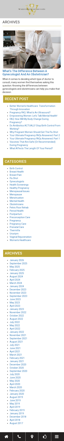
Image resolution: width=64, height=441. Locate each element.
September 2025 (18, 263)
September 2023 (18, 296)
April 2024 (15, 279)
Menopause (16, 194)
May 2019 (15, 403)
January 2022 (17, 332)
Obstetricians (16, 204)
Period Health (17, 210)
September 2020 (18, 371)
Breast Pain (16, 175)
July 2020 (15, 374)
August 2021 (16, 341)
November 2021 (18, 335)
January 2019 (17, 413)
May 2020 (15, 381)
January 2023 (17, 309)
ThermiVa (15, 230)
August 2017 (16, 423)
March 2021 (16, 354)
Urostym (14, 233)
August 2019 (16, 397)
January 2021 (17, 361)
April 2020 (15, 384)
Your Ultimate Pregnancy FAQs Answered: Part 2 (35, 135)
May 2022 (15, 325)
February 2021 (17, 358)
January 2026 (17, 260)
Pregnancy (15, 220)
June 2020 (15, 377)
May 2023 (15, 302)
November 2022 (18, 312)
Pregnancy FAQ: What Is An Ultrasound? (30, 112)
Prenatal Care (17, 227)
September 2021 (18, 338)
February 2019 (17, 410)
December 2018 (18, 416)
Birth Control (16, 168)
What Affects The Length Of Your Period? (31, 148)
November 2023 (18, 293)
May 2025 (15, 266)
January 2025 (17, 273)
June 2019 (15, 400)
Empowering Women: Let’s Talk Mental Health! (33, 115)
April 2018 (15, 420)
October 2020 (17, 367)
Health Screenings (19, 184)
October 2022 (17, 315)
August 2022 (16, 319)
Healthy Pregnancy (19, 188)
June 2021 (15, 348)
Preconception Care (20, 217)
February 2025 (17, 270)
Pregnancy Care (18, 224)
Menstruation (17, 197)
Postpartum (16, 214)
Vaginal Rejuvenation (21, 237)
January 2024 (17, 286)
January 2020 (17, 394)
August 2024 (16, 276)
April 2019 (15, 407)
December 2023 (18, 289)
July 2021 (15, 345)
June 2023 (15, 299)
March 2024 (16, 283)
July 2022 (15, 322)
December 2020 (18, 364)
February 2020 (17, 390)
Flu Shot (14, 178)
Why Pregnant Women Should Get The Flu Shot (34, 132)
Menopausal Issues (20, 191)
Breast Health (17, 171)
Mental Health (17, 201)
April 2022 (15, 328)
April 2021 (15, 351)
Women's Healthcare (20, 240)
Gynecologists (17, 181)
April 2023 (15, 306)
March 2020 (16, 387)
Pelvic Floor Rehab (19, 207)
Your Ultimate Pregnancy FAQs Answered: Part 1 (35, 138)
